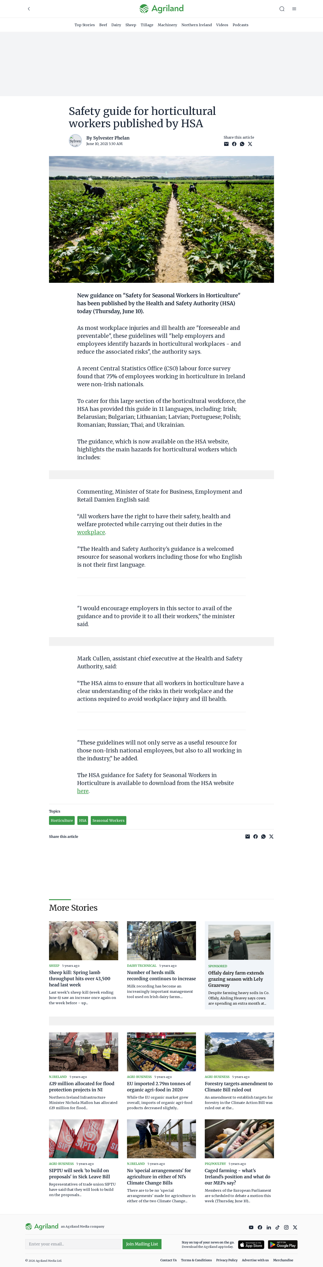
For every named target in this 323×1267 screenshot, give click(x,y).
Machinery (167, 25)
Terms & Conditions (196, 1260)
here (83, 791)
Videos (222, 25)
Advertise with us (255, 1260)
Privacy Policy (227, 1260)
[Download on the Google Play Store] (283, 1244)
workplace (91, 532)
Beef (103, 25)
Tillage (147, 25)
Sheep (130, 25)
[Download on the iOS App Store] (251, 1244)
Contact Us (168, 1260)
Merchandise (283, 1260)
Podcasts (241, 25)
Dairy (116, 25)
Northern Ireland (196, 25)
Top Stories (84, 25)
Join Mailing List (142, 1244)
